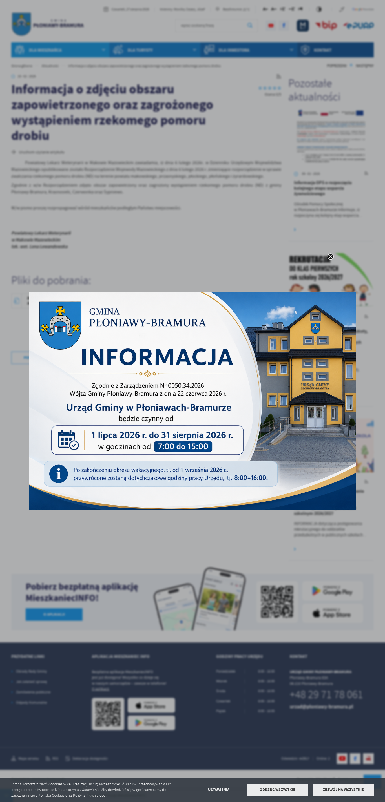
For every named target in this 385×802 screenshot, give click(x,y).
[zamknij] (330, 257)
